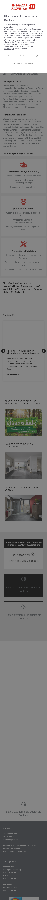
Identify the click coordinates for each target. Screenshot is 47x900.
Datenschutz (17, 63)
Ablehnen (10, 56)
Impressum (29, 63)
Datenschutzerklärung (12, 46)
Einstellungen (23, 56)
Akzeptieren (36, 56)
